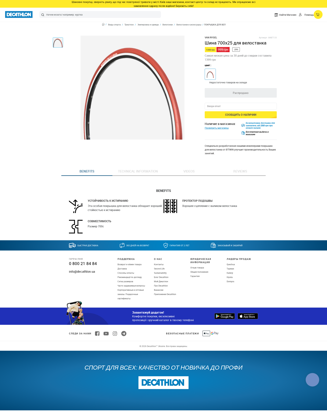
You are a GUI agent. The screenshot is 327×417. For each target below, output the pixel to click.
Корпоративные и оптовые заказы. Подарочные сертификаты (131, 294)
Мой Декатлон (161, 281)
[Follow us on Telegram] (123, 333)
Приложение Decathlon (165, 294)
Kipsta (230, 277)
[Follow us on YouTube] (106, 333)
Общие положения (199, 271)
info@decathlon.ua (82, 271)
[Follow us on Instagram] (115, 333)
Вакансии (158, 290)
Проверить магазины (217, 128)
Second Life (159, 268)
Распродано (240, 93)
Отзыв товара (197, 267)
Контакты (159, 264)
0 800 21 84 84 (83, 263)
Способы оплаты (126, 272)
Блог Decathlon (161, 277)
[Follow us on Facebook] (97, 333)
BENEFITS (87, 171)
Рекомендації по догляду (130, 277)
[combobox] (100, 14)
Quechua (231, 264)
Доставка (122, 268)
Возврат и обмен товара (130, 264)
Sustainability (160, 272)
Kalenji (230, 272)
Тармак (230, 268)
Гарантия (195, 276)
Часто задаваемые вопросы (131, 285)
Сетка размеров (125, 281)
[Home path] (104, 24)
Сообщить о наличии (240, 115)
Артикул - (263, 37)
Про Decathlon (161, 285)
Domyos (230, 281)
